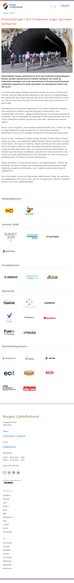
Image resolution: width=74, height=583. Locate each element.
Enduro (6, 506)
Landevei (6, 495)
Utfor (5, 503)
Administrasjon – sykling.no (14, 436)
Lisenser (6, 546)
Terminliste (7, 543)
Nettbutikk (7, 565)
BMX (4, 513)
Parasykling (7, 532)
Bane (5, 510)
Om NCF (6, 554)
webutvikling (14, 480)
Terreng (6, 499)
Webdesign (6, 480)
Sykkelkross (8, 517)
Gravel (5, 528)
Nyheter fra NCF (8, 13)
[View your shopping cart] (55, 6)
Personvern (7, 568)
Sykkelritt (7, 550)
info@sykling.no (9, 447)
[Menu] (65, 4)
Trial (4, 521)
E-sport (6, 524)
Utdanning (7, 561)
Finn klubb (7, 557)
